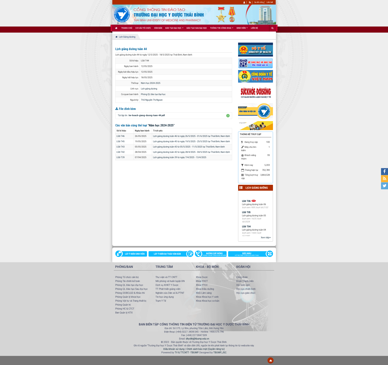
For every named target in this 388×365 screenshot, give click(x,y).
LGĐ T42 (121, 152)
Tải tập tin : (141, 115)
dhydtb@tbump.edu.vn (197, 338)
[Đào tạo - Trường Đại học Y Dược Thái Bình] (122, 14)
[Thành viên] (244, 2)
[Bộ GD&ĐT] (255, 63)
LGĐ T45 (121, 141)
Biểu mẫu (247, 254)
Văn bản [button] (158, 28)
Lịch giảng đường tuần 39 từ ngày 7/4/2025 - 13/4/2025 (179, 157)
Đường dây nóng (214, 254)
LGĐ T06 (246, 194)
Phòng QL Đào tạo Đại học (153, 94)
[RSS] (250, 2)
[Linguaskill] (255, 125)
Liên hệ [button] (254, 28)
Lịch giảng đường (149, 88)
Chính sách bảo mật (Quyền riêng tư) (205, 349)
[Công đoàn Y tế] (255, 76)
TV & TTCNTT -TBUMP (186, 352)
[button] (228, 116)
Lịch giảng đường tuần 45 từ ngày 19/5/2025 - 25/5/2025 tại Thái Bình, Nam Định (191, 141)
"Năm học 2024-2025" (161, 125)
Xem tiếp (265, 237)
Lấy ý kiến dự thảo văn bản (167, 254)
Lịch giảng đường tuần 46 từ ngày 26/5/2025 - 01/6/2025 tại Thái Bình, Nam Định (191, 136)
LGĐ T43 (121, 147)
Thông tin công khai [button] (221, 28)
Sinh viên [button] (241, 28)
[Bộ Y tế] (255, 49)
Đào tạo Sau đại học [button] (197, 28)
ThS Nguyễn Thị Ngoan (152, 100)
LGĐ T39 (121, 157)
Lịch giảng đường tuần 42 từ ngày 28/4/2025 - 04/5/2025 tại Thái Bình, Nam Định (191, 152)
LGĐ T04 (246, 219)
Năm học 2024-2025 (150, 83)
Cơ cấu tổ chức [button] (143, 28)
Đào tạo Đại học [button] (173, 28)
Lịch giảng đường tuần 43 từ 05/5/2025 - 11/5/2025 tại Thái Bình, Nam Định (189, 147)
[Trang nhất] (117, 28)
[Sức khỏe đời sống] (255, 93)
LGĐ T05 (246, 205)
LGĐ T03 (246, 233)
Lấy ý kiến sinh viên (135, 254)
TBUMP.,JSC (219, 352)
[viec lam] (255, 111)
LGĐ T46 (121, 136)
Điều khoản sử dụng (173, 349)
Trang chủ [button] (126, 28)
